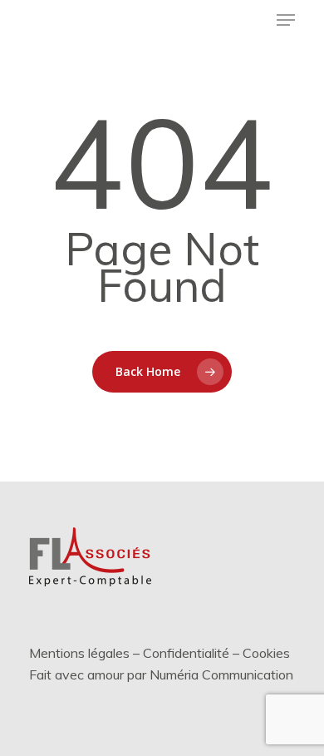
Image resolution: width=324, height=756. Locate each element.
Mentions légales (79, 653)
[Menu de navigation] (286, 20)
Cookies (266, 653)
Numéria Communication (221, 674)
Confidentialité (186, 653)
